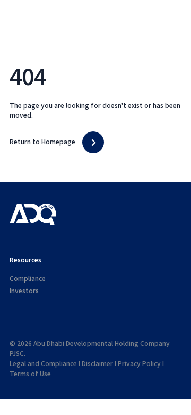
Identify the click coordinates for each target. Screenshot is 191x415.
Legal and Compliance (43, 364)
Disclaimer (97, 364)
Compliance (28, 279)
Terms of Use (30, 374)
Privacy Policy (139, 364)
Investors (24, 291)
